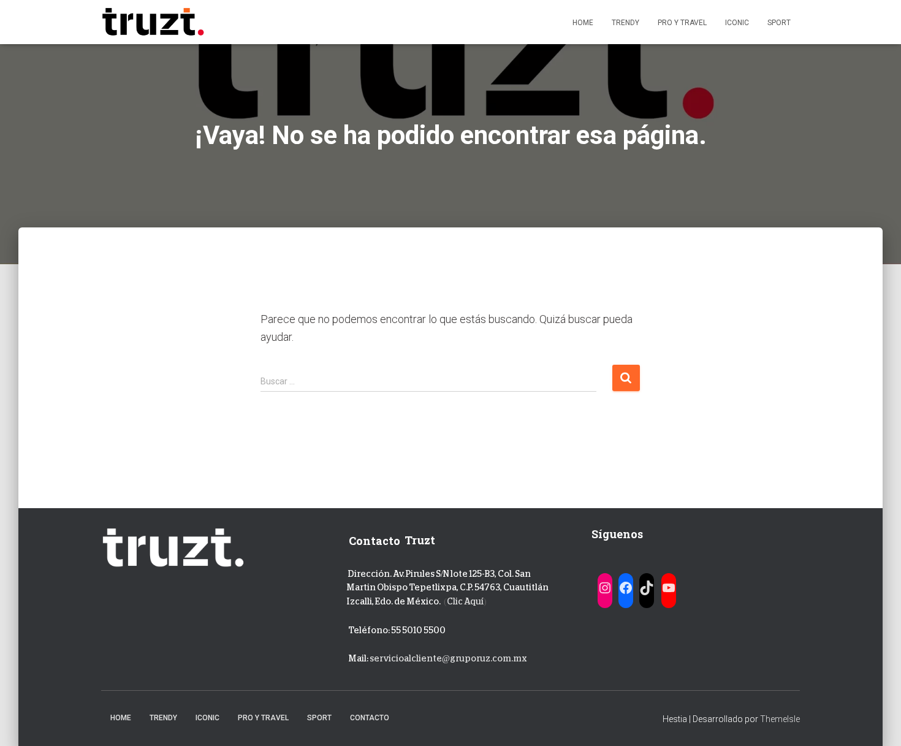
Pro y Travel (682, 22)
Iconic (737, 22)
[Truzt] (153, 22)
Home (582, 22)
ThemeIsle (780, 719)
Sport (779, 22)
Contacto (369, 718)
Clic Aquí (465, 601)
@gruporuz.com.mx (484, 658)
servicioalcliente (406, 658)
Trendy (625, 22)
